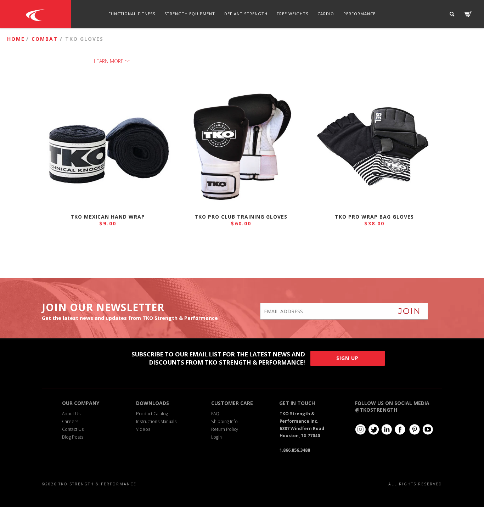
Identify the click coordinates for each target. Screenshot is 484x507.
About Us (71, 414)
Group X (211, 42)
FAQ (215, 414)
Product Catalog (152, 414)
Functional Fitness (131, 13)
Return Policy (224, 429)
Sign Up (347, 358)
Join (409, 311)
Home (16, 38)
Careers (70, 421)
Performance (359, 13)
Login (216, 437)
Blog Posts (72, 437)
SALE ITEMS (270, 42)
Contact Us (73, 429)
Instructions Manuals (156, 421)
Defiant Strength (246, 13)
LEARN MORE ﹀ (112, 61)
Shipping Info (224, 421)
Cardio (325, 13)
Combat (239, 42)
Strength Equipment (189, 13)
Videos (143, 429)
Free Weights (292, 13)
